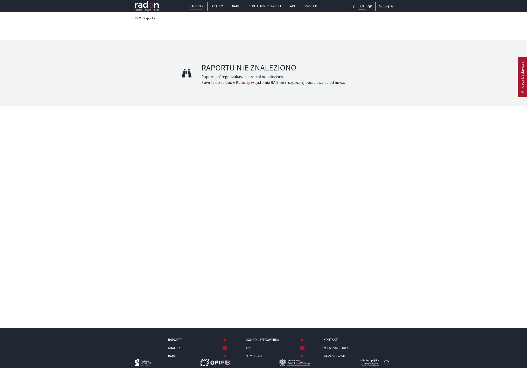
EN (362, 6)
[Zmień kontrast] (370, 6)
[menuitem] (136, 18)
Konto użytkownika (265, 6)
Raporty (196, 6)
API (292, 6)
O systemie (311, 6)
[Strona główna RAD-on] (136, 18)
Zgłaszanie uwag (337, 348)
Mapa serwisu (334, 356)
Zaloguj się (385, 6)
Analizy (218, 6)
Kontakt (330, 340)
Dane (236, 6)
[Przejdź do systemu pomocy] (354, 6)
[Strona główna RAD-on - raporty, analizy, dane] (147, 6)
